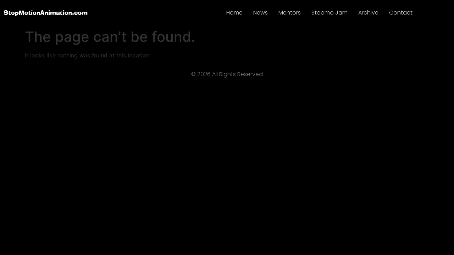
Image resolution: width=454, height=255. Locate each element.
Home (234, 12)
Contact (401, 12)
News (260, 12)
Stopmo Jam (329, 12)
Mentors (289, 12)
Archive (368, 12)
